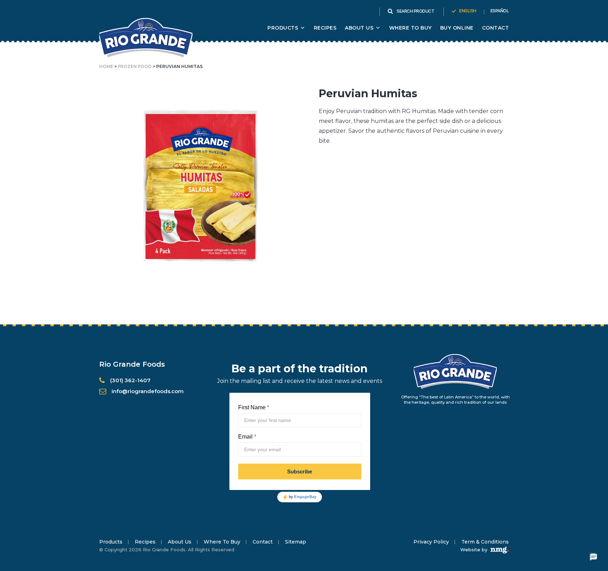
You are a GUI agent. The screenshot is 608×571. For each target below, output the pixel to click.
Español (499, 10)
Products (282, 28)
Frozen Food (135, 66)
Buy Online (457, 28)
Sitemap (295, 542)
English (467, 10)
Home (106, 66)
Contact (495, 28)
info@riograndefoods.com (148, 391)
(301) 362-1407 (130, 380)
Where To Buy (410, 28)
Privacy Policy (431, 542)
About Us (179, 542)
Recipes (325, 28)
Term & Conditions (485, 542)
